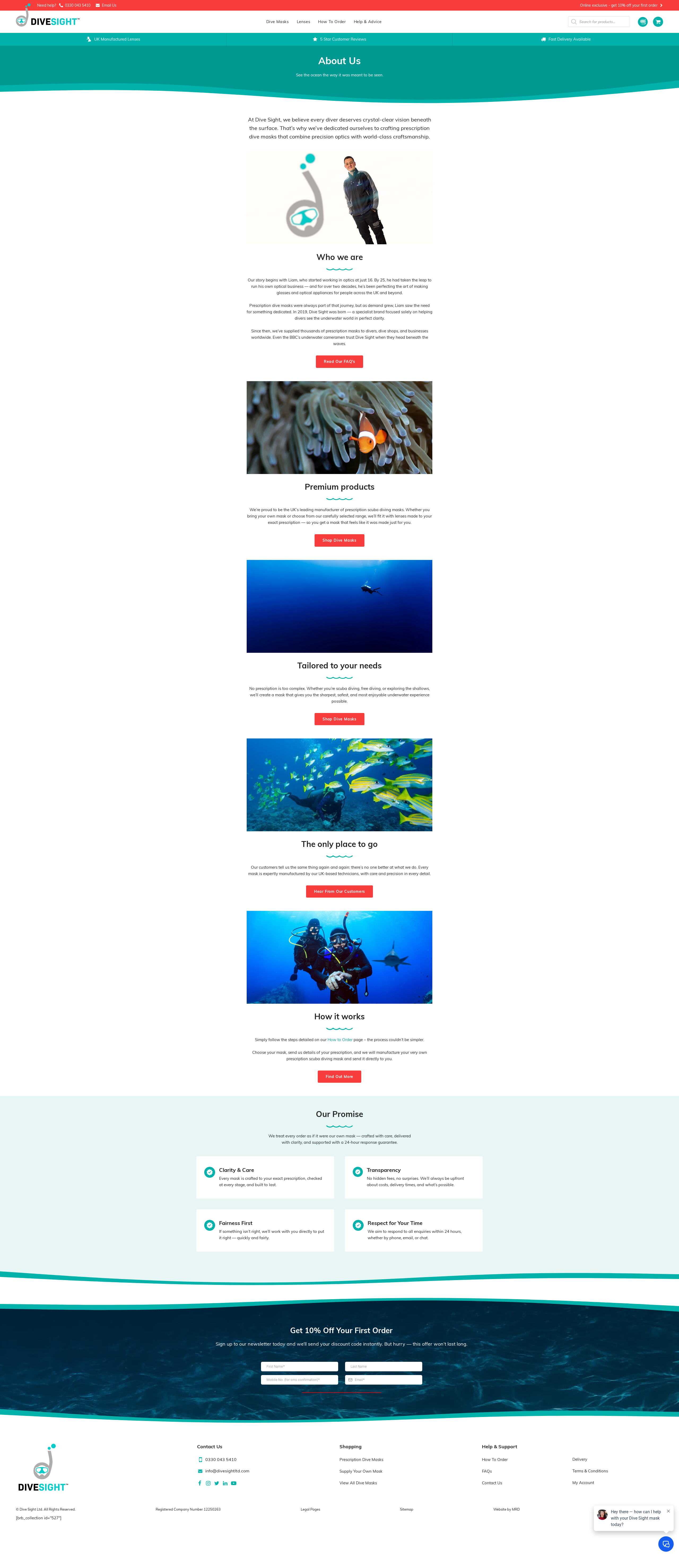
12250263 (212, 1509)
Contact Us (492, 1482)
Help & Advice (368, 21)
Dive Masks (277, 21)
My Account (583, 1482)
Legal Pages (310, 1509)
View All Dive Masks (358, 1482)
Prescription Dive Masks (361, 1459)
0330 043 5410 (77, 5)
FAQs (487, 1471)
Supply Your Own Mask (361, 1471)
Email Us (109, 5)
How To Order (332, 21)
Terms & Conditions (590, 1470)
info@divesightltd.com (227, 1470)
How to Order (340, 1039)
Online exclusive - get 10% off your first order (619, 5)
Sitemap (406, 1509)
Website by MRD (506, 1509)
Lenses (303, 21)
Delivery (579, 1459)
